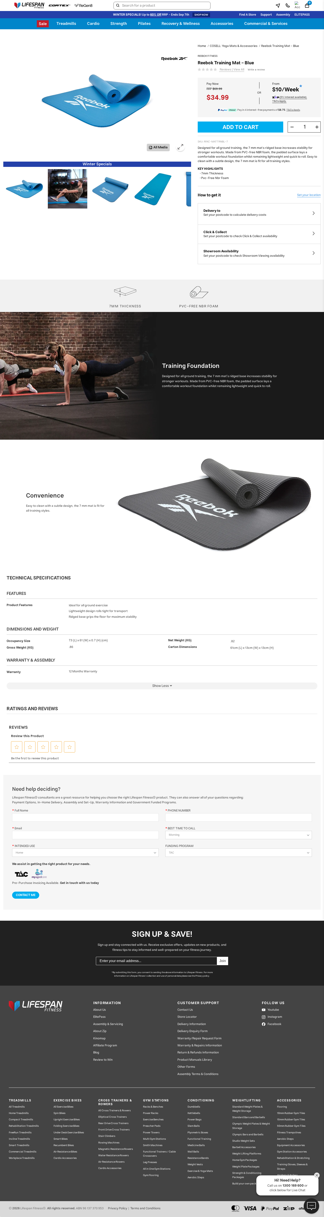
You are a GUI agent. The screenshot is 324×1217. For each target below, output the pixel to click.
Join (222, 961)
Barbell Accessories (244, 1147)
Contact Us (185, 1009)
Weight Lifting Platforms (246, 1154)
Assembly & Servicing (108, 1024)
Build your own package (246, 1184)
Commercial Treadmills (22, 1152)
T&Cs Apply (293, 110)
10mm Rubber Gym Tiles (291, 1113)
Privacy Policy (117, 1208)
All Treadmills (17, 1107)
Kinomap (99, 1038)
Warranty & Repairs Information (199, 1045)
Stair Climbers (106, 1136)
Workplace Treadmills (22, 1158)
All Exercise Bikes (63, 1107)
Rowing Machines (108, 1143)
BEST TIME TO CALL (181, 828)
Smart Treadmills (19, 1145)
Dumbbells (194, 1107)
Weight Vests (195, 1164)
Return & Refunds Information (198, 1052)
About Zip (99, 1031)
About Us (99, 1009)
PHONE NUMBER (179, 810)
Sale (43, 23)
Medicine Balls (196, 1145)
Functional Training (199, 1139)
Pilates (144, 23)
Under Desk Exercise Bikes (69, 1132)
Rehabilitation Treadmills (24, 1126)
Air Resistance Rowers (111, 1162)
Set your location (309, 195)
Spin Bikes (59, 1113)
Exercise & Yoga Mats (200, 1171)
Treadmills (66, 23)
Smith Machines (152, 1145)
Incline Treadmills (19, 1139)
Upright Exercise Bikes (67, 1119)
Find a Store (247, 14)
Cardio (93, 23)
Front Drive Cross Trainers (114, 1130)
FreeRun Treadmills (20, 1132)
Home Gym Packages (244, 1160)
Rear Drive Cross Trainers (113, 1123)
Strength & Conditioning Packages (246, 1175)
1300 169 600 (293, 1186)
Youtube (273, 1009)
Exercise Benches (153, 1119)
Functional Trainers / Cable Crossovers (159, 1154)
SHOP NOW (201, 15)
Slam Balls (194, 1126)
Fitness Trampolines (289, 1132)
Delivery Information (191, 1024)
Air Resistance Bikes (65, 1152)
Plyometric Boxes (198, 1132)
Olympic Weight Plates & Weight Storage (251, 1126)
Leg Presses (150, 1162)
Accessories (222, 23)
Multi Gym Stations (154, 1139)
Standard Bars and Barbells (248, 1117)
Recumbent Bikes (64, 1145)
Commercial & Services (265, 23)
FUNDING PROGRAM (179, 845)
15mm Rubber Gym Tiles (291, 1119)
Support (266, 14)
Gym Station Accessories (292, 1152)
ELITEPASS (302, 14)
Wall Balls (193, 1152)
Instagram (275, 1016)
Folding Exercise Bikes (66, 1126)
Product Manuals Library (194, 1059)
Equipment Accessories (291, 1145)
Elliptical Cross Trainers (112, 1117)
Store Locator (187, 1016)
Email (18, 828)
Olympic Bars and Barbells (247, 1134)
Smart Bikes (61, 1139)
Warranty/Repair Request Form (199, 1038)
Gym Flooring (151, 1175)
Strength (118, 23)
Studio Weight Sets (243, 1141)
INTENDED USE (25, 845)
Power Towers (151, 1132)
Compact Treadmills (21, 1119)
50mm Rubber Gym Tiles (291, 1126)
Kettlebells (194, 1113)
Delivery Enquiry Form (192, 1031)
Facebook (274, 1024)
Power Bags (194, 1119)
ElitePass (99, 1016)
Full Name (21, 810)
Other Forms (186, 1066)
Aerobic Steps (196, 1177)
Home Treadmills (19, 1113)
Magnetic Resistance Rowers (115, 1149)
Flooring (282, 1107)
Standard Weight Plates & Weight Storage (247, 1109)
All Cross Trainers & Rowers (114, 1110)
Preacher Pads (151, 1126)
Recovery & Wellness (181, 23)
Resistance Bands (198, 1158)
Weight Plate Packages (245, 1167)
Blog (96, 1052)
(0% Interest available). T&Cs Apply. (289, 99)
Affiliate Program (105, 1045)
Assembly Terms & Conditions (197, 1074)
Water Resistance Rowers (113, 1155)
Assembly (283, 14)
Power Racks (150, 1113)
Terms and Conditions (145, 1208)
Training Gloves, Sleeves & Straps (292, 1166)
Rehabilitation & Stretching (293, 1158)
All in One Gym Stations (156, 1169)
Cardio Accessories (65, 1158)
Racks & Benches (153, 1107)
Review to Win (103, 1059)
